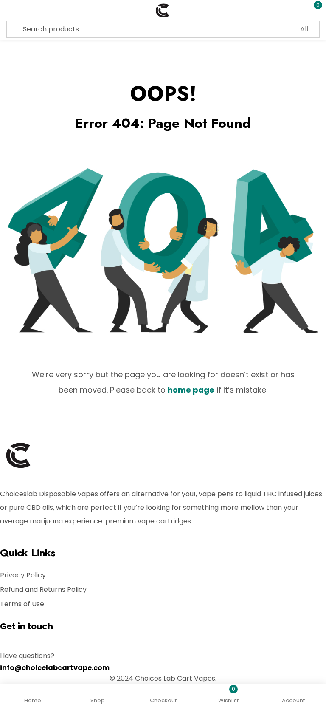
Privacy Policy (23, 575)
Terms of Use (22, 604)
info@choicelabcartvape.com (55, 668)
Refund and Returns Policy (43, 589)
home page (191, 390)
